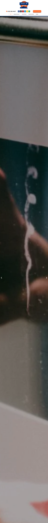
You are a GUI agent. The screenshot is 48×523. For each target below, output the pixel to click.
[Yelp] (23, 11)
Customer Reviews (31, 14)
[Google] (27, 11)
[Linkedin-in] (25, 11)
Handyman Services (16, 14)
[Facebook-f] (19, 11)
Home (11, 14)
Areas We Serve (24, 14)
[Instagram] (21, 11)
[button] (1, 278)
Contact (37, 14)
